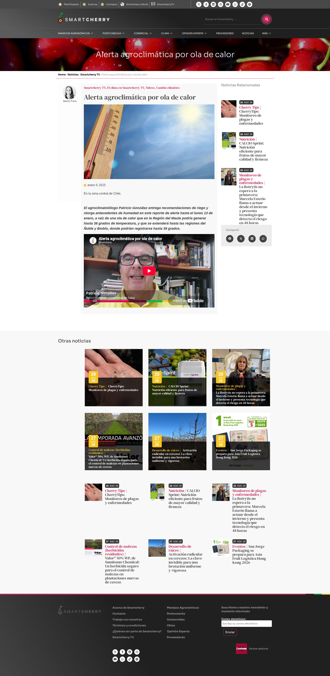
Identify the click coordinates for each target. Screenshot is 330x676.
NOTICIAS (248, 33)
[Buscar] (266, 19)
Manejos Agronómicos (74, 33)
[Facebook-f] (206, 4)
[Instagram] (220, 4)
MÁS (265, 33)
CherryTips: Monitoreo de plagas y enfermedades (251, 117)
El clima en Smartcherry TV (125, 88)
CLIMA (165, 33)
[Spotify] (249, 4)
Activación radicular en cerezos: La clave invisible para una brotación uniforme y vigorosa (174, 455)
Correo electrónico (234, 619)
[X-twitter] (198, 4)
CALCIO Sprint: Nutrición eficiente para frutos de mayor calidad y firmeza (253, 151)
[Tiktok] (242, 4)
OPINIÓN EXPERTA (192, 33)
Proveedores (225, 33)
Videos (150, 88)
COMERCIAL (141, 33)
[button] (229, 238)
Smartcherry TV (90, 74)
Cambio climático (168, 88)
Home (62, 74)
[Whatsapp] (235, 4)
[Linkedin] (213, 4)
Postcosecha (112, 33)
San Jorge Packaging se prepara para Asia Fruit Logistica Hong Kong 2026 (238, 453)
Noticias (73, 74)
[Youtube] (228, 4)
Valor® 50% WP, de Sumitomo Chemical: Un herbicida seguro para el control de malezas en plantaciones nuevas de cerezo (114, 461)
